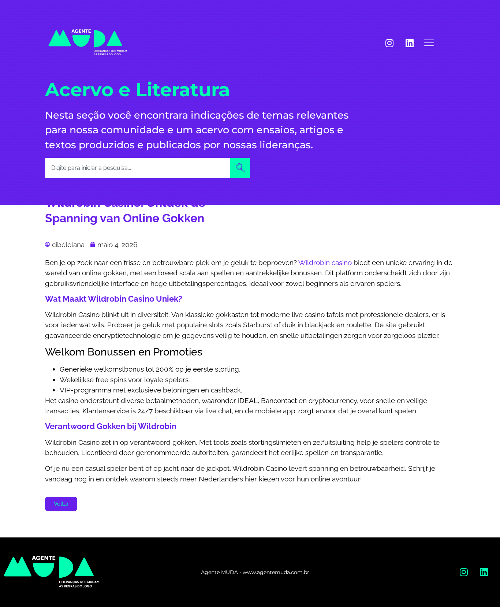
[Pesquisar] (240, 168)
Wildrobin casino (325, 262)
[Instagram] (389, 43)
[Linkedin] (409, 43)
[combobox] (137, 168)
